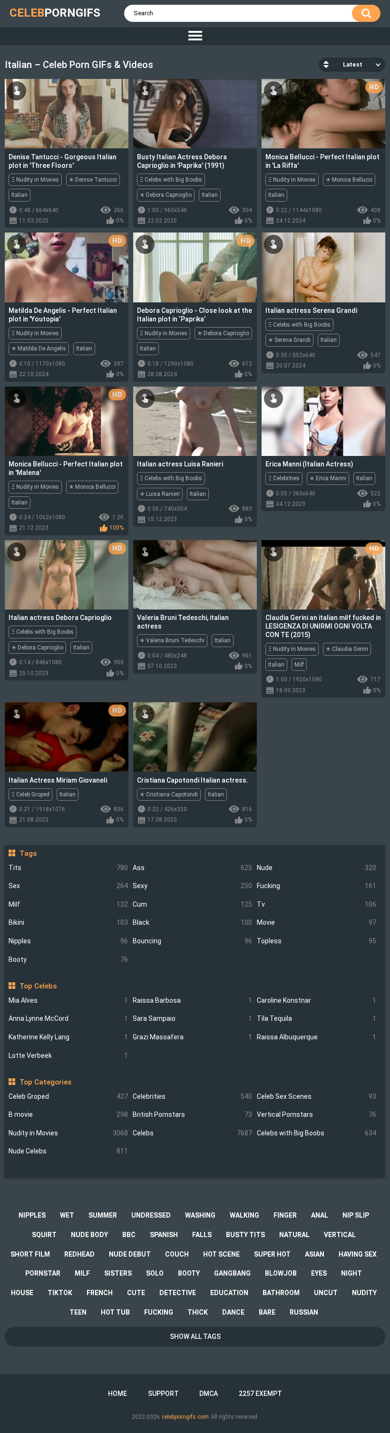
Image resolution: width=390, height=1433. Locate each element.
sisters (118, 1273)
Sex (68, 886)
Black (192, 922)
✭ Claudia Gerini (347, 649)
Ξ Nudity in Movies (35, 179)
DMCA (208, 1393)
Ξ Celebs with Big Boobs (171, 179)
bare (267, 1312)
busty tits (245, 1235)
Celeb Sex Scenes (316, 1096)
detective (177, 1293)
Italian (19, 195)
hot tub (115, 1312)
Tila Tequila (316, 1018)
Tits (68, 867)
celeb (55, 12)
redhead (79, 1254)
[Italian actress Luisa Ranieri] (195, 421)
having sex (358, 1254)
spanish (164, 1235)
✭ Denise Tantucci (93, 179)
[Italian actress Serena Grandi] (323, 267)
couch (177, 1254)
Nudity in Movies (68, 1133)
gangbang (232, 1273)
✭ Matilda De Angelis (38, 348)
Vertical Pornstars (316, 1114)
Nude (316, 867)
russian (304, 1312)
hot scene (221, 1254)
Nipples (68, 941)
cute (136, 1293)
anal (319, 1215)
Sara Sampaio (192, 1018)
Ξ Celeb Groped (30, 794)
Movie (316, 922)
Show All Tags (195, 1336)
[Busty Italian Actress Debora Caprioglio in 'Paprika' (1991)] (195, 113)
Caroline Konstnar (316, 1000)
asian (314, 1254)
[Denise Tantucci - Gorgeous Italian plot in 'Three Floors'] (66, 113)
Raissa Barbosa (192, 1000)
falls (202, 1235)
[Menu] (195, 36)
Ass (192, 867)
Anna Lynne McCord (68, 1018)
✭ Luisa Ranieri (160, 494)
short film (30, 1254)
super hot (272, 1254)
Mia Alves (68, 1000)
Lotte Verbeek (68, 1055)
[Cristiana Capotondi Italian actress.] (195, 737)
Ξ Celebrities (284, 478)
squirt (44, 1235)
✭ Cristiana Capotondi (169, 794)
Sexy (192, 886)
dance (233, 1312)
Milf (68, 904)
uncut (326, 1293)
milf (82, 1273)
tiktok (60, 1293)
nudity (364, 1293)
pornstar (42, 1273)
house (22, 1293)
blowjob (281, 1273)
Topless (316, 941)
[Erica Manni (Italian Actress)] (323, 421)
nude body (89, 1235)
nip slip (355, 1215)
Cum (192, 904)
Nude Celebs (68, 1151)
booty (189, 1273)
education (229, 1293)
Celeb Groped (68, 1096)
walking (244, 1215)
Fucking (316, 886)
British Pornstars (192, 1114)
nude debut (130, 1254)
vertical (340, 1235)
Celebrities (192, 1096)
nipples (32, 1215)
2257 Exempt (260, 1393)
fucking (158, 1312)
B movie (68, 1114)
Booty (68, 959)
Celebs (192, 1133)
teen (78, 1312)
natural (294, 1235)
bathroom (281, 1293)
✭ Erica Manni (328, 478)
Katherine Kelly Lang (68, 1037)
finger (285, 1215)
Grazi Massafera (192, 1037)
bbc (129, 1235)
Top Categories (45, 1082)
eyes (319, 1273)
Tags (28, 853)
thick (197, 1312)
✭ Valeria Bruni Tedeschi (172, 640)
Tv (316, 904)
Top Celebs (38, 986)
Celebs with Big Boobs (316, 1133)
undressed (151, 1215)
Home (117, 1393)
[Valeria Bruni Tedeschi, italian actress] (195, 575)
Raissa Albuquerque (316, 1037)
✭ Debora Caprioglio (166, 195)
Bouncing (192, 941)
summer (102, 1215)
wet (67, 1215)
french (100, 1293)
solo (155, 1273)
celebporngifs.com (185, 1417)
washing (200, 1215)
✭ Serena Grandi (289, 340)
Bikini (68, 922)
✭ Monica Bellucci (349, 179)
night (351, 1273)
